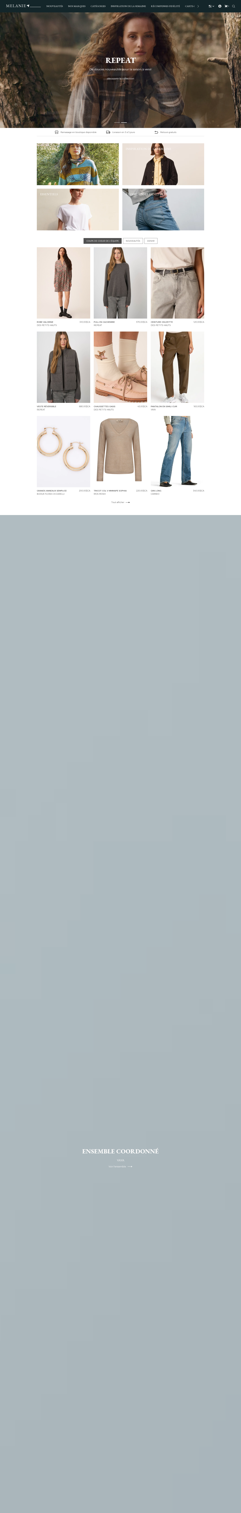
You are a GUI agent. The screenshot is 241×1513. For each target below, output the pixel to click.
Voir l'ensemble (118, 1166)
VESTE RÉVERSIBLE (46, 406)
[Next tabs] (198, 6)
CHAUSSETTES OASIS (104, 406)
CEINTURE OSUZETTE (162, 322)
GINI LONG (156, 490)
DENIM (151, 241)
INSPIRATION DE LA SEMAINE (128, 6)
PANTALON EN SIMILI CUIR (164, 406)
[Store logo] (23, 6)
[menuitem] (54, 6)
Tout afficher (117, 502)
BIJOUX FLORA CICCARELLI (51, 494)
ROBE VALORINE (45, 322)
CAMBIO (155, 494)
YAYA (153, 409)
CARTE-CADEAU (194, 6)
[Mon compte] (219, 6)
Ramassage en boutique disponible (79, 132)
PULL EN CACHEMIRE (104, 322)
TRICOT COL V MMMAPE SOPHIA (110, 490)
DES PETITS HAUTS (47, 325)
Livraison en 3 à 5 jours (123, 132)
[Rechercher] (233, 6)
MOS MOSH (100, 494)
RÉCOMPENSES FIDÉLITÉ (165, 6)
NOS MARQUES (76, 6)
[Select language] (212, 6)
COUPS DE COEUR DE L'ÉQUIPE (102, 241)
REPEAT (98, 325)
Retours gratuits (168, 132)
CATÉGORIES (98, 6)
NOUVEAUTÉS (54, 6)
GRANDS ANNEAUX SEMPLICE (52, 490)
